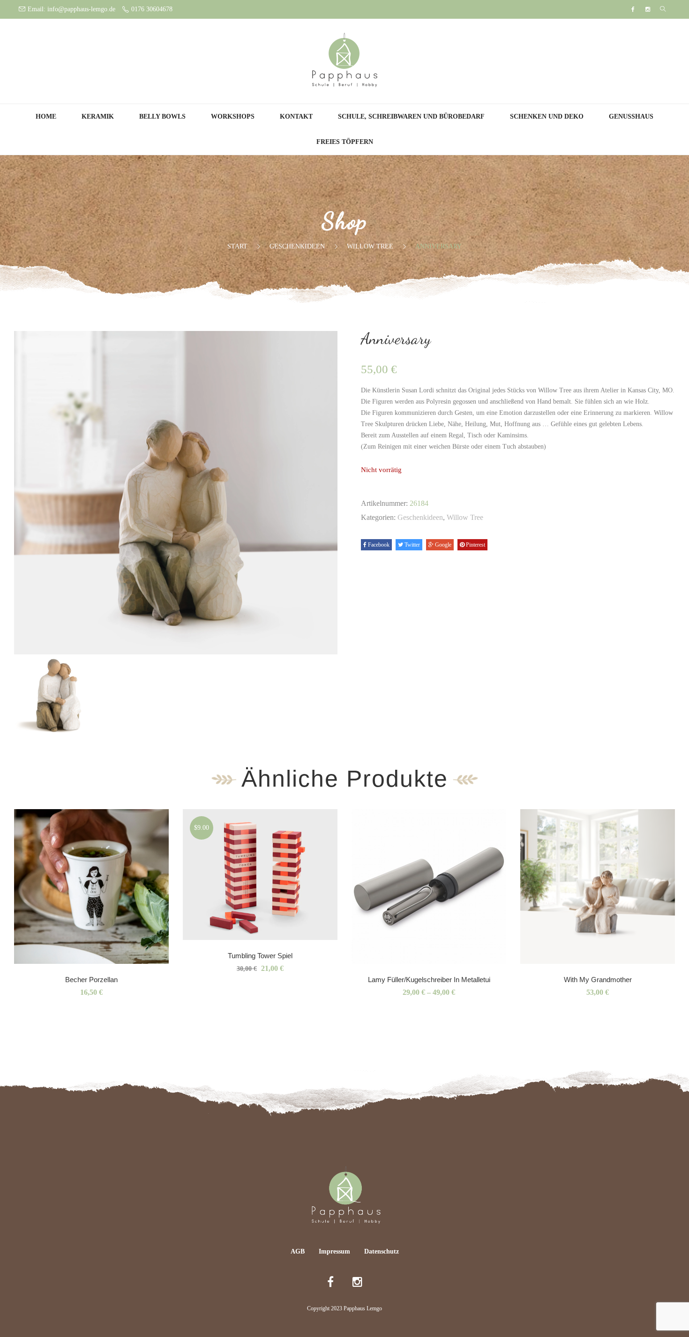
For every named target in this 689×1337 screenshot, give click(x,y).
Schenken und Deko (547, 116)
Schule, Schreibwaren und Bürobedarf (411, 116)
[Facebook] (632, 9)
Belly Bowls (162, 116)
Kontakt (296, 116)
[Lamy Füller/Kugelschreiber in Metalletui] (429, 886)
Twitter (411, 544)
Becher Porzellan (91, 980)
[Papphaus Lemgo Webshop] (345, 60)
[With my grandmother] (597, 886)
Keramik (98, 116)
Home (46, 116)
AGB (298, 1251)
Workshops (233, 116)
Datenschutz (381, 1251)
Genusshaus (631, 116)
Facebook (378, 544)
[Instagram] (647, 9)
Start (237, 246)
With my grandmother (598, 980)
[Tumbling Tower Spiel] (260, 874)
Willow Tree (370, 246)
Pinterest (474, 544)
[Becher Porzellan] (91, 886)
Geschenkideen (297, 246)
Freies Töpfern (344, 141)
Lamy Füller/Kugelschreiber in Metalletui (429, 980)
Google (442, 544)
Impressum (334, 1251)
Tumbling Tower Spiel (260, 956)
